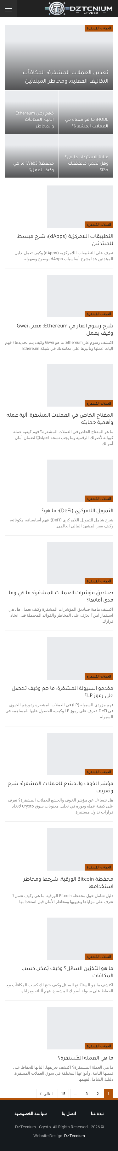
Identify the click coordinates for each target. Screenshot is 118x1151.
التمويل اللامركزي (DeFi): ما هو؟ (77, 511)
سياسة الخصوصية (30, 1113)
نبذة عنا (97, 1113)
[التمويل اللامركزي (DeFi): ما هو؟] (80, 481)
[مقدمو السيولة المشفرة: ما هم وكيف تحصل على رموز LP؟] (80, 658)
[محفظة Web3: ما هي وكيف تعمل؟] (31, 156)
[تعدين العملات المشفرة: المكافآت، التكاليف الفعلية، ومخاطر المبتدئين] (59, 57)
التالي (47, 1094)
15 (63, 1094)
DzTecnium (74, 1135)
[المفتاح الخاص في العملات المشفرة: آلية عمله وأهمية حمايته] (80, 385)
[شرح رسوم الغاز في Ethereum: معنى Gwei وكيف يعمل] (80, 296)
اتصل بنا (69, 1113)
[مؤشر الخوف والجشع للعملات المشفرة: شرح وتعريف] (80, 754)
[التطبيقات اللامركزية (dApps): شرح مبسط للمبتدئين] (80, 206)
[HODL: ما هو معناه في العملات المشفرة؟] (86, 112)
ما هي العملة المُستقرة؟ (85, 1058)
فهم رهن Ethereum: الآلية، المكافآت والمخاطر (34, 120)
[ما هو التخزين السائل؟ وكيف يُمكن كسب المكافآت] (80, 939)
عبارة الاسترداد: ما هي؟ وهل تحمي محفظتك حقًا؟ (86, 164)
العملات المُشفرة (99, 28)
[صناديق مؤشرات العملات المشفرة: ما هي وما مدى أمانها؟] (80, 563)
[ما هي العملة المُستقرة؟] (80, 1028)
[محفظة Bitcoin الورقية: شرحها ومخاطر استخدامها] (80, 849)
